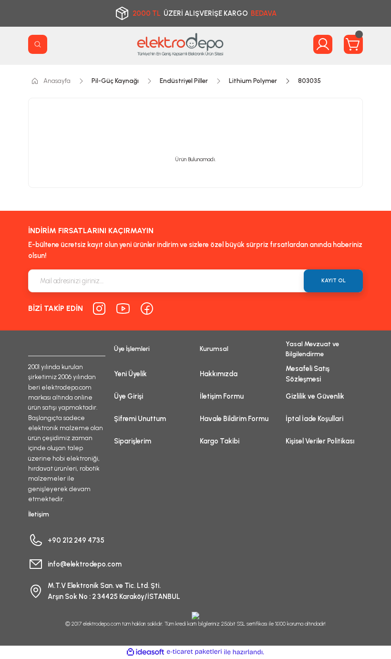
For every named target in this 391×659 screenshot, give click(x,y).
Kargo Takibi (219, 441)
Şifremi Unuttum (140, 418)
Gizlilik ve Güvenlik (315, 396)
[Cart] (353, 44)
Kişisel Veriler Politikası (320, 441)
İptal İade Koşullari (314, 418)
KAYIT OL (333, 280)
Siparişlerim (132, 441)
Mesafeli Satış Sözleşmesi (307, 373)
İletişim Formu (222, 396)
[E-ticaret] (194, 652)
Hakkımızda (218, 374)
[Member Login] (322, 44)
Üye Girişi (128, 396)
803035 (309, 80)
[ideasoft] (145, 652)
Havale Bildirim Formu (234, 418)
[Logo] (180, 44)
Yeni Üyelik (130, 374)
